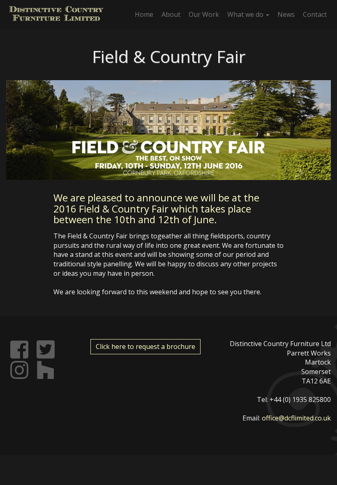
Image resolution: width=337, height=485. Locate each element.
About (171, 14)
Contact (315, 14)
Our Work (204, 14)
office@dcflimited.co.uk (296, 418)
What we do (246, 14)
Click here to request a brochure (145, 346)
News (286, 14)
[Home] (56, 13)
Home (144, 14)
